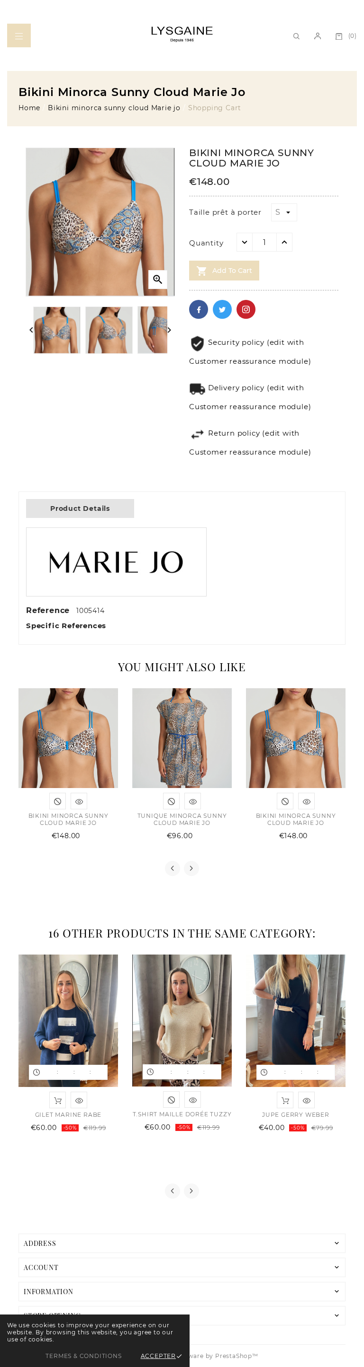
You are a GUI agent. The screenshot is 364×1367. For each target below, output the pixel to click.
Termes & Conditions (83, 1355)
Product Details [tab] (80, 508)
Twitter (222, 309)
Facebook (198, 309)
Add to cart (224, 271)
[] (19, 35)
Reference (49, 610)
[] (317, 35)
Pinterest (246, 309)
